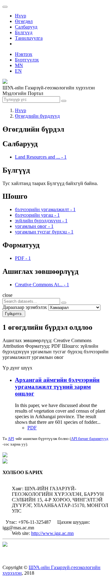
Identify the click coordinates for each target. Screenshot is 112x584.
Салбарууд (26, 26)
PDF (32, 427)
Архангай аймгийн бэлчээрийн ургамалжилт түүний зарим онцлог (57, 387)
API (11, 438)
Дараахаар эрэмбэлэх (24, 307)
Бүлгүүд (23, 32)
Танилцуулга (29, 38)
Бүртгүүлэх (27, 59)
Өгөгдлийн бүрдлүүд (37, 116)
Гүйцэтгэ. (14, 313)
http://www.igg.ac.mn (52, 533)
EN (18, 71)
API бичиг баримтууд (89, 438)
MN (19, 65)
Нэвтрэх (23, 54)
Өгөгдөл (24, 21)
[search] (63, 303)
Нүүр (20, 15)
